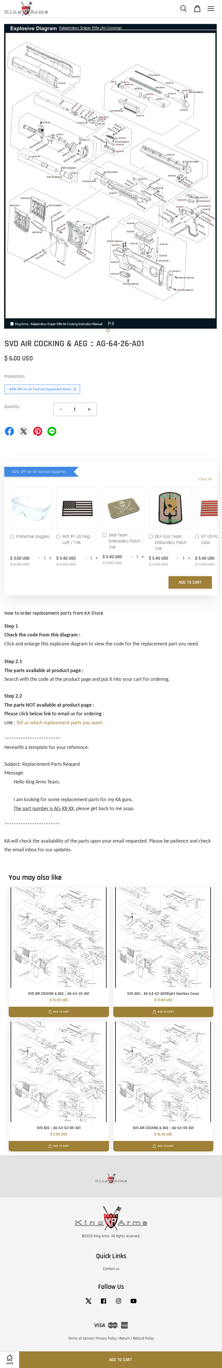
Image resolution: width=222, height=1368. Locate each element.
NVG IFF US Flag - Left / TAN (77, 539)
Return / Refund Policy (136, 1338)
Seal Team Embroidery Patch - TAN (126, 541)
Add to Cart (190, 582)
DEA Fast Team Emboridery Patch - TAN (172, 542)
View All (205, 479)
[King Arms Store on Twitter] (88, 1304)
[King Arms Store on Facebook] (103, 1304)
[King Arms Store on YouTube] (134, 1304)
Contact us (111, 1269)
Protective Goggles (33, 536)
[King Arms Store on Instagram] (118, 1304)
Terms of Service (81, 1338)
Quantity (11, 406)
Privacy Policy (106, 1338)
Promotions (14, 376)
